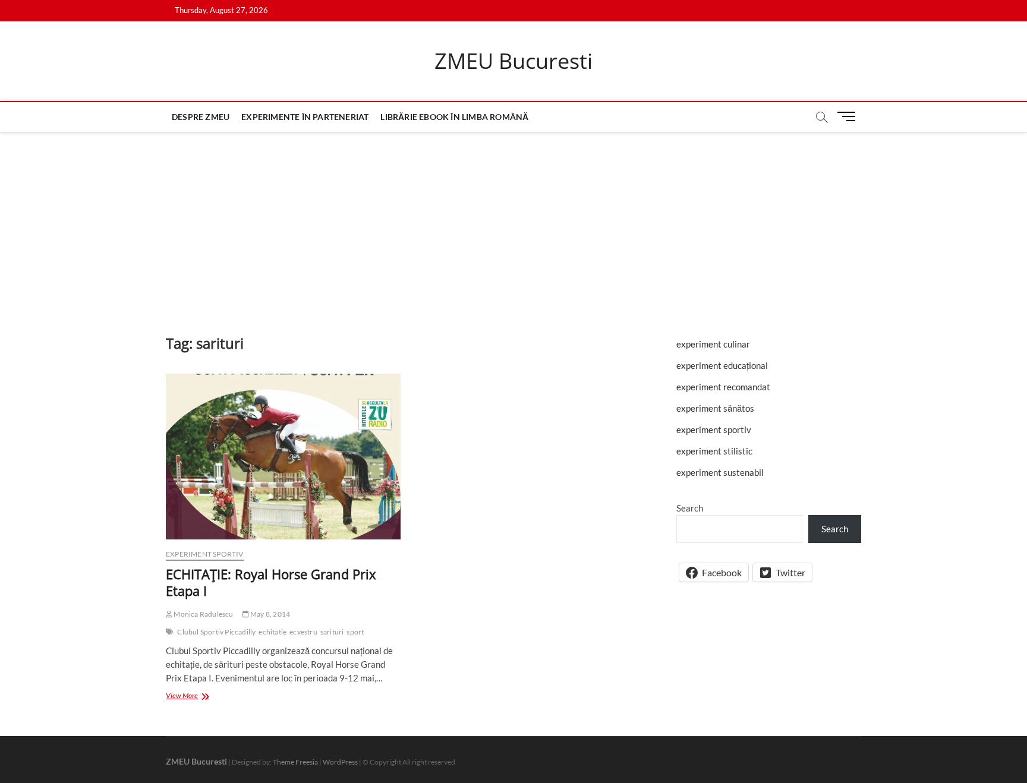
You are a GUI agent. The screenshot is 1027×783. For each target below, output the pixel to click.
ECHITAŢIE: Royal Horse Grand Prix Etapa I (271, 582)
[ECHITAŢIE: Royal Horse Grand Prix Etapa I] (283, 456)
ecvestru (303, 631)
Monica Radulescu (202, 614)
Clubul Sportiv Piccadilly (216, 631)
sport (355, 631)
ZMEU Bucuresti (513, 61)
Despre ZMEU (200, 117)
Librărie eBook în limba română (454, 117)
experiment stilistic (714, 451)
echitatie (272, 631)
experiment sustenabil (720, 472)
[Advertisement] (513, 221)
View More (198, 696)
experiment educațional (722, 365)
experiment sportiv (205, 554)
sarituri (332, 631)
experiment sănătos (715, 408)
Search (689, 508)
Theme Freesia (295, 761)
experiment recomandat (723, 386)
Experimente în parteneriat (304, 117)
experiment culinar (713, 344)
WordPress (340, 761)
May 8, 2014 (269, 614)
